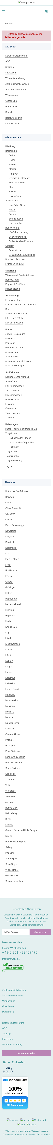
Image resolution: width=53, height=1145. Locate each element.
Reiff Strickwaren (13, 762)
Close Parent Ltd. (14, 508)
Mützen (12, 209)
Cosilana (9, 519)
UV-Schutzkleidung (18, 232)
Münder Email (12, 723)
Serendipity (11, 858)
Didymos (9, 536)
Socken (12, 214)
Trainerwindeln (12, 413)
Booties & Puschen (15, 259)
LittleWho (10, 683)
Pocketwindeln (12, 399)
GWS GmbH (11, 875)
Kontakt (9, 112)
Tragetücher (11, 451)
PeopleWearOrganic (15, 841)
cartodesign (19, 1134)
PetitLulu (9, 740)
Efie (7, 553)
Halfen (8, 593)
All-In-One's (11, 381)
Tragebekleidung (13, 460)
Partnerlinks (11, 106)
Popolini (9, 853)
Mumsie (9, 717)
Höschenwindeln (13, 395)
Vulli (7, 785)
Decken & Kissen (14, 322)
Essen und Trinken (14, 300)
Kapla (8, 632)
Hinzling (9, 610)
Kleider (12, 169)
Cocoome (10, 514)
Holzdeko (10, 338)
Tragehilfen (11, 433)
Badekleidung (12, 228)
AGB (7, 61)
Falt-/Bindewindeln (14, 386)
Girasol (9, 582)
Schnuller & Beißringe (16, 313)
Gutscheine (11, 101)
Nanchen (10, 728)
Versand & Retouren (15, 89)
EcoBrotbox (11, 548)
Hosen (12, 160)
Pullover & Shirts (17, 182)
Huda (8, 621)
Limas (8, 672)
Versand (44, 1131)
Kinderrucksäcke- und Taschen (20, 304)
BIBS (8, 819)
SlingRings (11, 864)
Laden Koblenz (13, 123)
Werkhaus (10, 791)
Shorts (12, 187)
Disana (9, 825)
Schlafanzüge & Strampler (22, 255)
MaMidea (10, 706)
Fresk (8, 565)
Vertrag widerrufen (26, 1053)
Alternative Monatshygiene (18, 361)
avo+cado (10, 802)
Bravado (9, 497)
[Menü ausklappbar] (3, 9)
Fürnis (8, 576)
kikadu (8, 638)
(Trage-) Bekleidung (15, 334)
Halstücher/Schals (18, 205)
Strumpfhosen (16, 219)
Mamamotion (11, 700)
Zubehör (9, 417)
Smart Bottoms (12, 768)
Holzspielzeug (12, 289)
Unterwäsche (15, 196)
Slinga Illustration (14, 881)
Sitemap (9, 67)
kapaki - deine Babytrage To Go (21, 429)
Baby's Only (11, 808)
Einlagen (9, 404)
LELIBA (9, 661)
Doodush (10, 542)
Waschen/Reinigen (14, 365)
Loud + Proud (12, 689)
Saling (8, 847)
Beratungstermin (13, 118)
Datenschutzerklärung (16, 56)
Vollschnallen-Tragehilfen (21, 442)
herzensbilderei (13, 604)
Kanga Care (11, 627)
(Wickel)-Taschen (14, 347)
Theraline (10, 779)
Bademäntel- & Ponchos (21, 241)
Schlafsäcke (15, 250)
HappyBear (11, 599)
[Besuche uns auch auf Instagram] (13, 978)
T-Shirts (13, 191)
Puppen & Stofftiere (15, 284)
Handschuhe (15, 223)
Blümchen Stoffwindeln (17, 491)
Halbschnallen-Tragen (20, 438)
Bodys (12, 155)
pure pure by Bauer (15, 757)
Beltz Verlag (11, 813)
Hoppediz (10, 615)
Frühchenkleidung (14, 264)
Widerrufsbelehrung (15, 78)
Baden (8, 309)
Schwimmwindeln (18, 237)
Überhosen (11, 408)
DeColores (10, 531)
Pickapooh (10, 745)
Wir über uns (11, 95)
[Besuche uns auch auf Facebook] (4, 978)
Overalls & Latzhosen (19, 178)
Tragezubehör (12, 456)
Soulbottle (10, 774)
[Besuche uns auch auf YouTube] (8, 978)
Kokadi (8, 649)
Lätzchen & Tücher (14, 318)
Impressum (10, 72)
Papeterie (10, 343)
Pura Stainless (12, 751)
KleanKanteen (12, 644)
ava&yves (10, 796)
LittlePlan (10, 678)
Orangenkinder (12, 734)
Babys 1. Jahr (12, 280)
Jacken (12, 164)
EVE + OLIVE (12, 559)
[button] (46, 11)
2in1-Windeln (12, 390)
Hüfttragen (14, 447)
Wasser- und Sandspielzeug (19, 275)
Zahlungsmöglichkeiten (17, 84)
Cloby (8, 502)
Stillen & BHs (12, 356)
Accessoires (11, 200)
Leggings (13, 173)
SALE (9, 467)
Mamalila (10, 695)
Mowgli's (9, 712)
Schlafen (9, 246)
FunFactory (11, 570)
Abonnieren (40, 932)
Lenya (8, 666)
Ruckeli (9, 836)
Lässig (8, 655)
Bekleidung (11, 151)
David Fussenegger (15, 525)
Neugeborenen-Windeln (17, 377)
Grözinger (10, 587)
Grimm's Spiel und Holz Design (21, 830)
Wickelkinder (11, 870)
